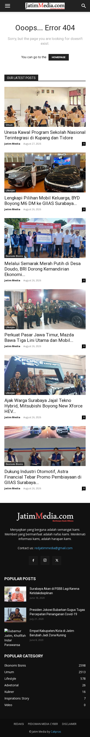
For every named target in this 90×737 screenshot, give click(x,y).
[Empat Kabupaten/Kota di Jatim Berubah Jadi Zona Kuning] (15, 638)
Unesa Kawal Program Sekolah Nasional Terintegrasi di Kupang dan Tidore (45, 135)
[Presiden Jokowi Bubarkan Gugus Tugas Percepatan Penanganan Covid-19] (15, 615)
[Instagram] (45, 560)
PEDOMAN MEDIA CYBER (43, 724)
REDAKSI (19, 724)
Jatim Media (12, 143)
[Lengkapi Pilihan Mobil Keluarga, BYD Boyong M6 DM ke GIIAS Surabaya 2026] (45, 172)
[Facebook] (33, 560)
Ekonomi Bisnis (14, 256)
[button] (7, 6)
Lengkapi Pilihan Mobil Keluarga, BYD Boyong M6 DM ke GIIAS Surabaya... (42, 200)
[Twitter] (56, 560)
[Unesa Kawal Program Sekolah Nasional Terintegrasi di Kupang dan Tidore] (45, 107)
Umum (9, 124)
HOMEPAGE (59, 57)
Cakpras (56, 731)
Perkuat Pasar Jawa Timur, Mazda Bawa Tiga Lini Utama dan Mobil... (39, 337)
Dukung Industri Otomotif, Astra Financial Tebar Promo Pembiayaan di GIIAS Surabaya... (42, 477)
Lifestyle (10, 190)
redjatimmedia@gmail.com (54, 548)
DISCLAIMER (69, 724)
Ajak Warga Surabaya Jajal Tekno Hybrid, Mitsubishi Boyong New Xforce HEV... (43, 406)
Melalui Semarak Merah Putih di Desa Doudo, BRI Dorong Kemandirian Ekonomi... (42, 269)
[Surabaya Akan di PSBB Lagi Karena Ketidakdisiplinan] (15, 594)
